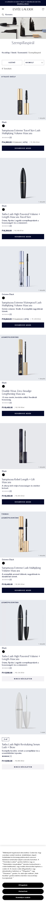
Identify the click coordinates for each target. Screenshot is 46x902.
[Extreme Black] (3, 297)
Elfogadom (23, 885)
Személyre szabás (23, 897)
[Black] (3, 125)
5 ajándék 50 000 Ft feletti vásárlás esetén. (23, 3)
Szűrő (12, 63)
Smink (13, 53)
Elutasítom (23, 891)
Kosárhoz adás (23, 148)
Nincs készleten (23, 679)
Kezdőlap (6, 53)
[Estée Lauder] (23, 9)
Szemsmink (22, 53)
